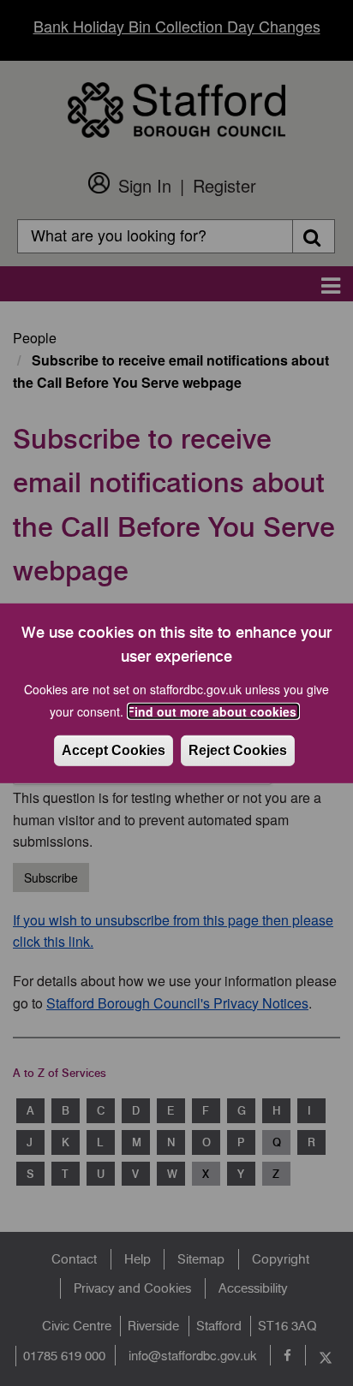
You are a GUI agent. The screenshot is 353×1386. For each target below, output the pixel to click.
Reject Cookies (237, 750)
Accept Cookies (113, 750)
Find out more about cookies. (213, 711)
